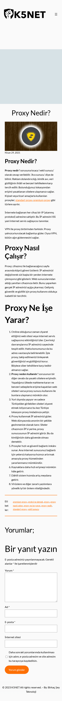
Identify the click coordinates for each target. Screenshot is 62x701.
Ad (7, 606)
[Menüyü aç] (56, 14)
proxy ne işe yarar (32, 505)
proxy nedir (46, 505)
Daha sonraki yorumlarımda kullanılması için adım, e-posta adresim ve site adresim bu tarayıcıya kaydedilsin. (32, 656)
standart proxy (24, 200)
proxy (46, 501)
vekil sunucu (33, 509)
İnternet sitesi (13, 637)
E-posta (10, 622)
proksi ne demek (35, 501)
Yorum (9, 570)
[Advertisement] (31, 66)
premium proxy (42, 200)
